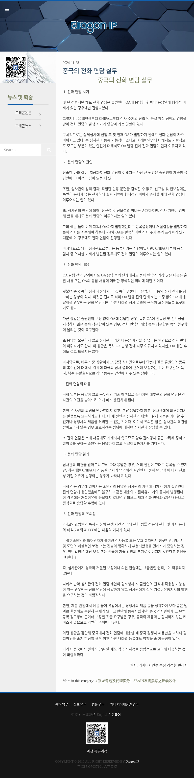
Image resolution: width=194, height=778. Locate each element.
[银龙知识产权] (94, 27)
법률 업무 (98, 704)
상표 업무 (80, 704)
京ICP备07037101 (90, 766)
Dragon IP (132, 761)
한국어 (116, 715)
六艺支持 (110, 766)
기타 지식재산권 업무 (124, 704)
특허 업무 (61, 704)
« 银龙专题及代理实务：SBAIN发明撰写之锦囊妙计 (135, 681)
